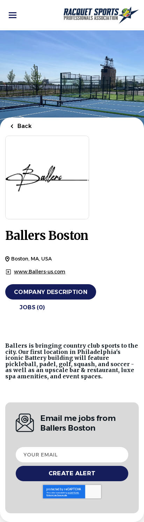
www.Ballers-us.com (39, 272)
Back (24, 126)
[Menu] (12, 15)
